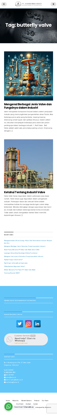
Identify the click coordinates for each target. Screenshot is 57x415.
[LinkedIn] (37, 323)
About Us (15, 400)
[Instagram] (28, 323)
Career (35, 404)
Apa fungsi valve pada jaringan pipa (15, 263)
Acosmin (48, 407)
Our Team (45, 400)
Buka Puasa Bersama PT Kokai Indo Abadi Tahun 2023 (21, 249)
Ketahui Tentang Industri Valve (24, 192)
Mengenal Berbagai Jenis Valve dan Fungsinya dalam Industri (28, 106)
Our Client (19, 404)
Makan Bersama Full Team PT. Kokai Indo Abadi (20, 270)
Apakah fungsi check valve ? (13, 259)
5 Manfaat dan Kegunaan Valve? (14, 266)
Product (36, 400)
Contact (28, 404)
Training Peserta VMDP (12, 273)
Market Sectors (26, 400)
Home (8, 400)
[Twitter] (19, 323)
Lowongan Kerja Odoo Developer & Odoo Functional (20, 253)
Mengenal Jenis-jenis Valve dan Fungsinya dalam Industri (23, 256)
